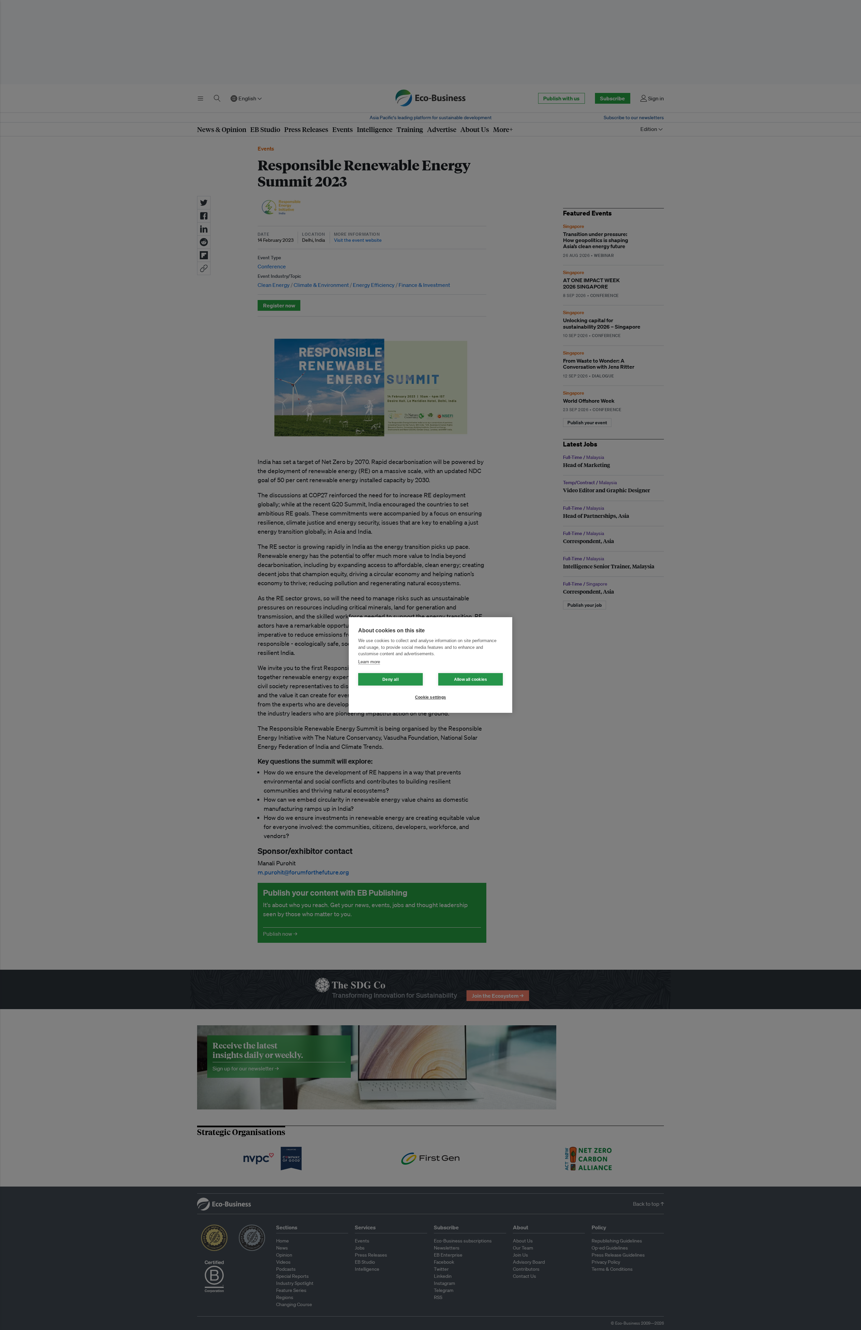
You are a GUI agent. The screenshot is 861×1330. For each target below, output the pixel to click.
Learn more (369, 661)
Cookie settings (430, 697)
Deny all (390, 679)
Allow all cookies (470, 679)
